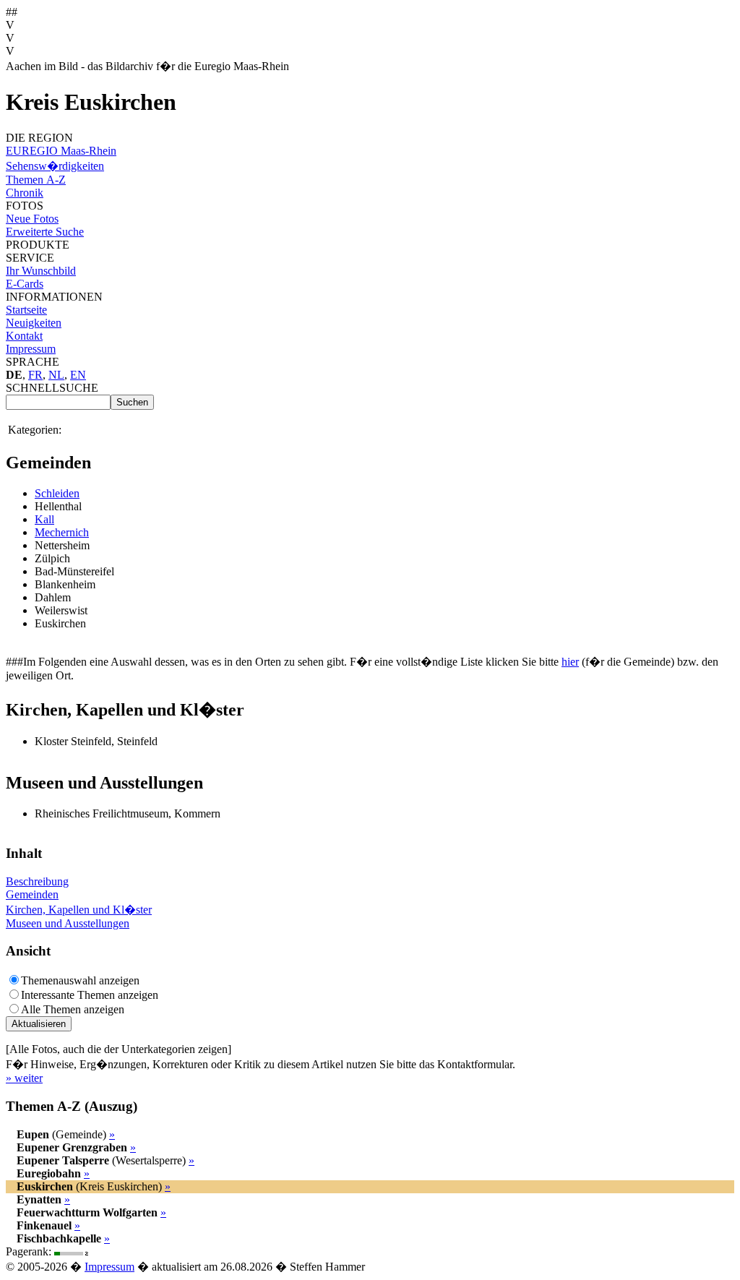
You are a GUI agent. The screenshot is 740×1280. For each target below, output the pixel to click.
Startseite (26, 310)
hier (570, 662)
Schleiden (57, 493)
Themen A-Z (36, 179)
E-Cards (24, 284)
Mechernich (62, 532)
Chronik (24, 192)
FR (35, 375)
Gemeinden (32, 894)
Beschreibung (37, 881)
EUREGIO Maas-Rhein (61, 151)
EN (78, 375)
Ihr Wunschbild (41, 271)
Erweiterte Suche (45, 231)
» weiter (24, 1078)
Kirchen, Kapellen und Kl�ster (79, 909)
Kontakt (24, 336)
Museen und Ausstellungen (67, 923)
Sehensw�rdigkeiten (55, 166)
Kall (44, 519)
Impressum (31, 349)
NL (56, 375)
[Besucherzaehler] (72, 1251)
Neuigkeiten (33, 323)
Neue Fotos (32, 218)
